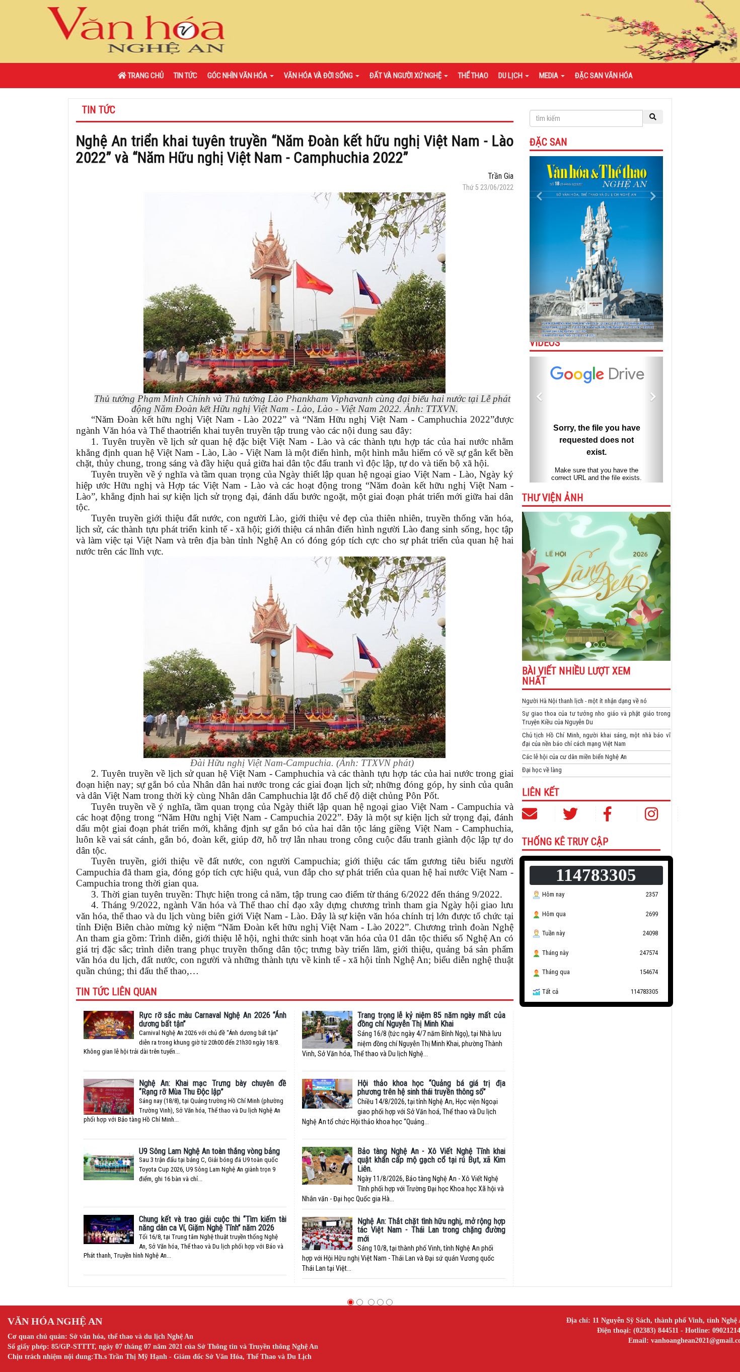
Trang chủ (145, 75)
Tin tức (185, 75)
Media (549, 75)
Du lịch (511, 75)
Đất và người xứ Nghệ (406, 75)
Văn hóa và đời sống (319, 75)
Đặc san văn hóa (604, 75)
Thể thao (473, 75)
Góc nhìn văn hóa (238, 75)
